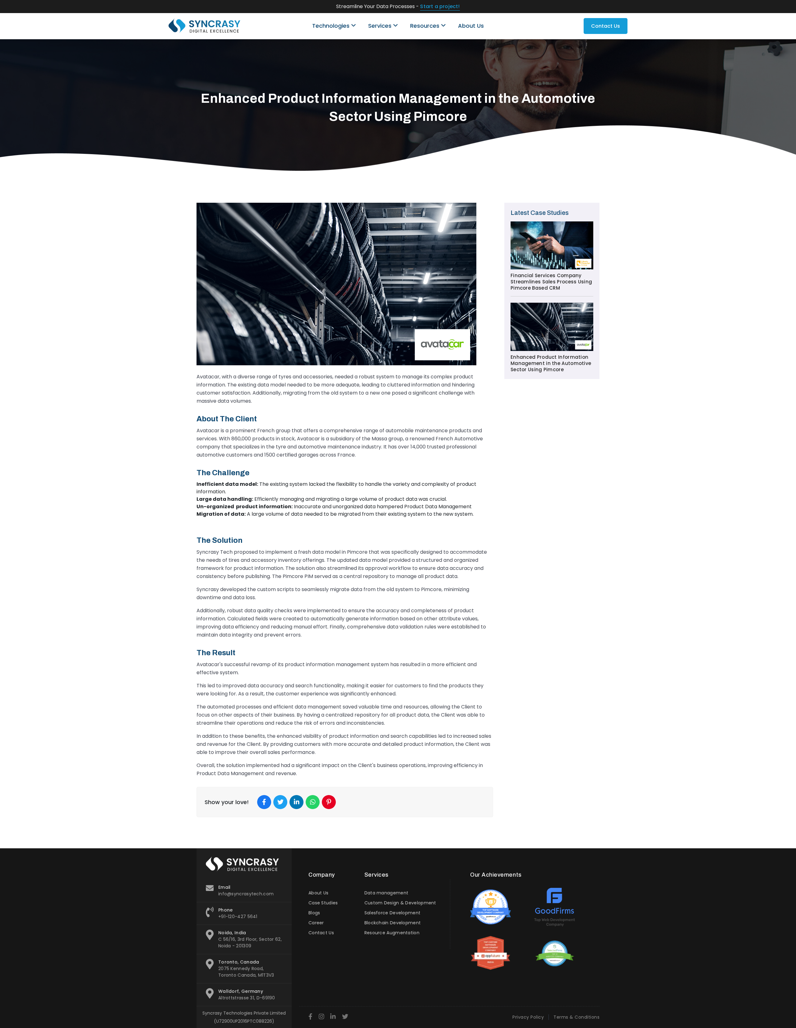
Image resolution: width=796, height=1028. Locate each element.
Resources (425, 26)
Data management (386, 893)
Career (316, 923)
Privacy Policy (528, 1017)
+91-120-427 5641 (237, 916)
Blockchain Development (392, 923)
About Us (471, 26)
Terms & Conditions (576, 1017)
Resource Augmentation (391, 933)
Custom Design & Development (400, 903)
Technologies (331, 26)
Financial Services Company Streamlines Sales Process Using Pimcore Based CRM (551, 281)
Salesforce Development (392, 913)
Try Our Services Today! (452, 6)
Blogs (314, 913)
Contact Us (605, 26)
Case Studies (323, 903)
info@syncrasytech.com (246, 894)
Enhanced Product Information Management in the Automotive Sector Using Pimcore (551, 363)
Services (380, 26)
